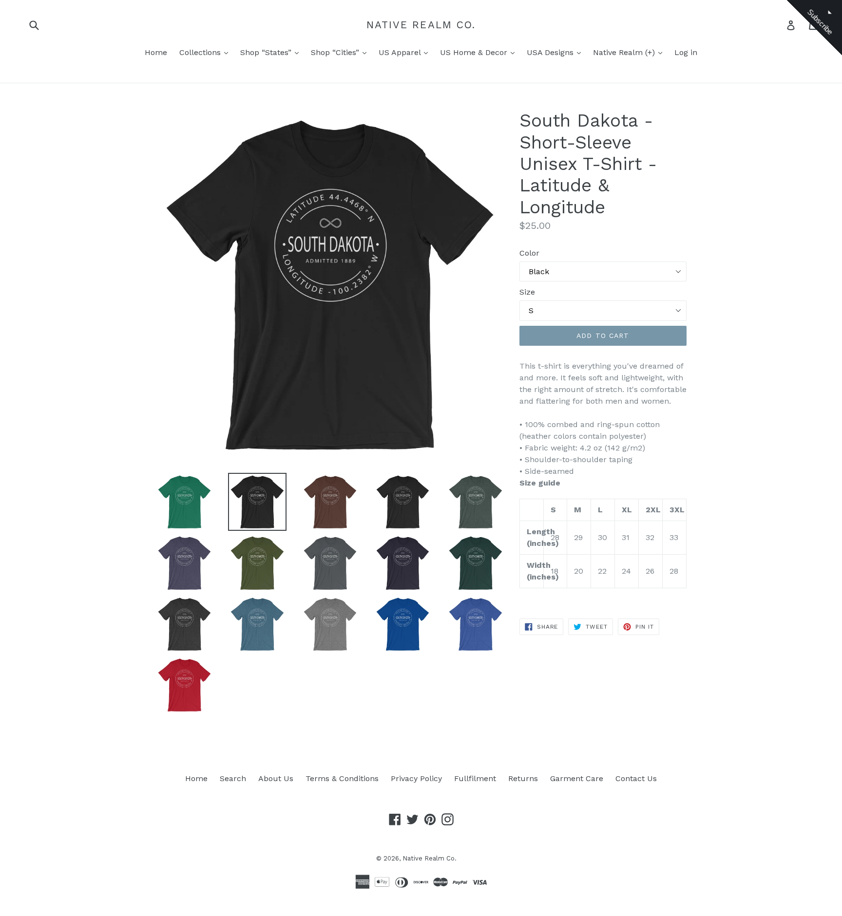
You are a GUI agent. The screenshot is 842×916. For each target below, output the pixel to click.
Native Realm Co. (421, 25)
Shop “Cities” (336, 52)
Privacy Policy (416, 778)
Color (529, 253)
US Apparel (401, 52)
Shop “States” (267, 52)
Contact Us (636, 778)
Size (527, 292)
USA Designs (551, 52)
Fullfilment (475, 778)
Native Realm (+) (625, 52)
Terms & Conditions (342, 778)
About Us (275, 778)
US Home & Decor (475, 52)
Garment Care (576, 778)
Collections (201, 52)
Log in (685, 52)
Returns (523, 778)
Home (156, 52)
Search (233, 778)
